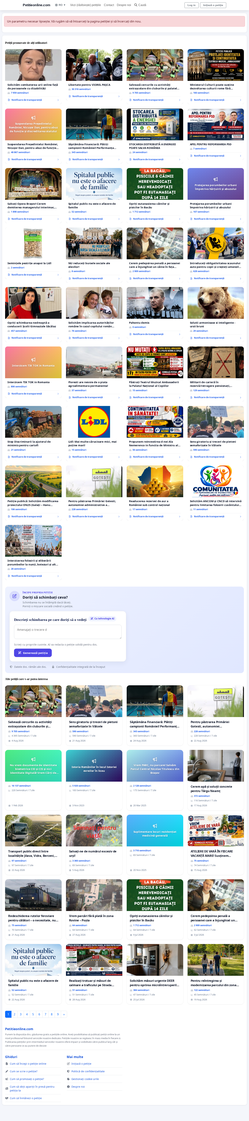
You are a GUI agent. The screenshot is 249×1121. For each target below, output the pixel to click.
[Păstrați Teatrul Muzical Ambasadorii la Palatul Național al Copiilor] (155, 374)
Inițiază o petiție (213, 5)
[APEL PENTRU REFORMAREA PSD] (216, 134)
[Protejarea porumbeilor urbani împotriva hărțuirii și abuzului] (216, 195)
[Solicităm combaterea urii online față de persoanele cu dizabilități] (33, 76)
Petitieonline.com (36, 5)
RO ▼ (62, 4)
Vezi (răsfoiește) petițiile (85, 5)
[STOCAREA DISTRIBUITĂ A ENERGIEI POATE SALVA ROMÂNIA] (155, 136)
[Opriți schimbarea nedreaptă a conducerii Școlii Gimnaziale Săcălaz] (33, 314)
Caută (142, 5)
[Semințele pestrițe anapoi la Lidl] (33, 253)
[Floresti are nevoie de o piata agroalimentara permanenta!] (94, 374)
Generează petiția (35, 653)
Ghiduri (11, 1057)
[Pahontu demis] (155, 312)
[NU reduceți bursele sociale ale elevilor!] (94, 255)
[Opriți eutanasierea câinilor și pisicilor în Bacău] (155, 195)
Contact (109, 5)
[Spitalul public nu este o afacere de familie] (94, 195)
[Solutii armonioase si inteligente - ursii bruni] (216, 314)
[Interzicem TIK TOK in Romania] (33, 372)
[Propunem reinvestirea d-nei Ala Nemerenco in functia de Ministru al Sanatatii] (155, 433)
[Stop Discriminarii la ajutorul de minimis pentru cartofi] (33, 433)
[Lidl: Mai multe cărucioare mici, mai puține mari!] (94, 433)
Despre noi (124, 5)
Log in (192, 5)
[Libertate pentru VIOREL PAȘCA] (94, 75)
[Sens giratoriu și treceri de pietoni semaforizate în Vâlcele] (216, 433)
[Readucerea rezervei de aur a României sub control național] (155, 493)
